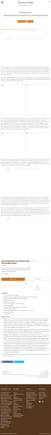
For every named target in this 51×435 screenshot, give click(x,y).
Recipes (25, 29)
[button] (3, 2)
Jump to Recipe (22, 21)
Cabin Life (15, 29)
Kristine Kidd (25, 2)
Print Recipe (30, 21)
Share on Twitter (19, 361)
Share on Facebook (7, 361)
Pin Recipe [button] (38, 279)
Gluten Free (21, 29)
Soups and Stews (32, 29)
